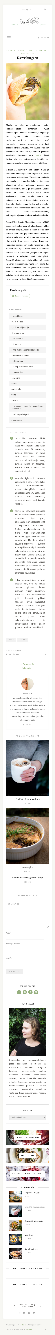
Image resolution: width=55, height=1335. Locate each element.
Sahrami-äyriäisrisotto (34, 1221)
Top (46, 1329)
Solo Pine (23, 1325)
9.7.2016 (10, 651)
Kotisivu (9, 958)
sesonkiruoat (27, 53)
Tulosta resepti (21, 296)
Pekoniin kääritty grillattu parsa (27, 877)
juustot (11, 640)
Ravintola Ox (28, 664)
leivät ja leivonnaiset (37, 51)
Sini (19, 651)
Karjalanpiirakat (31, 1249)
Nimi (8, 933)
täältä (38, 155)
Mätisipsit (29, 1235)
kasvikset (23, 640)
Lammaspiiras (27, 867)
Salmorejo (26, 668)
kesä (22, 51)
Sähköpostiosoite (12, 945)
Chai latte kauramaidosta (27, 799)
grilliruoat (11, 51)
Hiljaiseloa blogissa (32, 1192)
